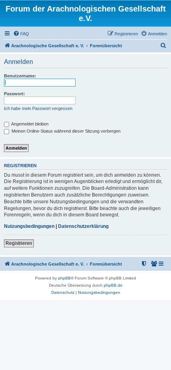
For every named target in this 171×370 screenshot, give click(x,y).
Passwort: (14, 93)
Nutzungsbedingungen (29, 226)
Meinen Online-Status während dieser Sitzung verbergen (65, 131)
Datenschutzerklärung (83, 226)
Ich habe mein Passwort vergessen (38, 108)
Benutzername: (20, 75)
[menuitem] (21, 34)
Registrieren (19, 243)
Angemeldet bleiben (29, 123)
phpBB (64, 278)
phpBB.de (113, 285)
